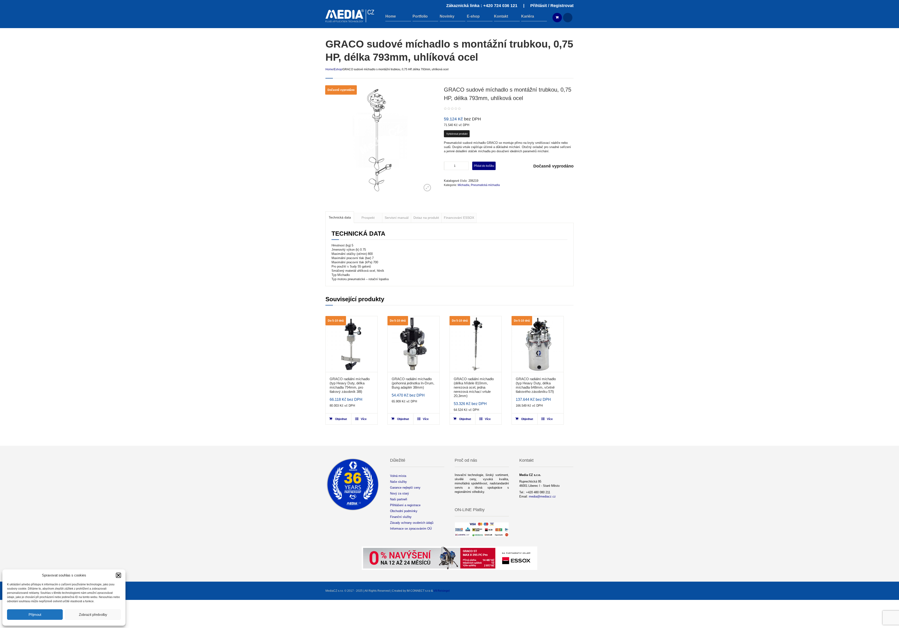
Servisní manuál (397, 217)
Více (364, 419)
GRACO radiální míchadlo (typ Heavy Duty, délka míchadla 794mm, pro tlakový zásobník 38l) (350, 385)
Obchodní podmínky (403, 511)
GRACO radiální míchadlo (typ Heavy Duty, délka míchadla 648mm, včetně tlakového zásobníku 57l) (536, 385)
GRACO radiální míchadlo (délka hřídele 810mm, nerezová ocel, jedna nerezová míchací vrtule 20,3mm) (474, 387)
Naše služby (398, 481)
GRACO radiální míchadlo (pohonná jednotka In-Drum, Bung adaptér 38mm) (413, 383)
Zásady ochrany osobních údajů (411, 522)
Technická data (340, 217)
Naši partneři (398, 499)
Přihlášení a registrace (405, 505)
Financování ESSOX (459, 217)
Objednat (341, 419)
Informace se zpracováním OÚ (411, 528)
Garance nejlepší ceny (405, 487)
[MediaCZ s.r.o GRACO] (350, 15)
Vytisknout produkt (457, 133)
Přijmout (35, 615)
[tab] (339, 217)
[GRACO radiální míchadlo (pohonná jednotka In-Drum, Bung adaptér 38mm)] (413, 344)
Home (329, 69)
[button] (118, 575)
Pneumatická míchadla (485, 185)
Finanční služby (401, 517)
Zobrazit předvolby (93, 615)
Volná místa (398, 476)
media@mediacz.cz (542, 496)
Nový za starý (399, 493)
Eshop (338, 69)
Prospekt (368, 217)
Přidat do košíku (484, 165)
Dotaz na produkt (426, 217)
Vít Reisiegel (442, 590)
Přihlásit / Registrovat (552, 5)
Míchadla (463, 185)
